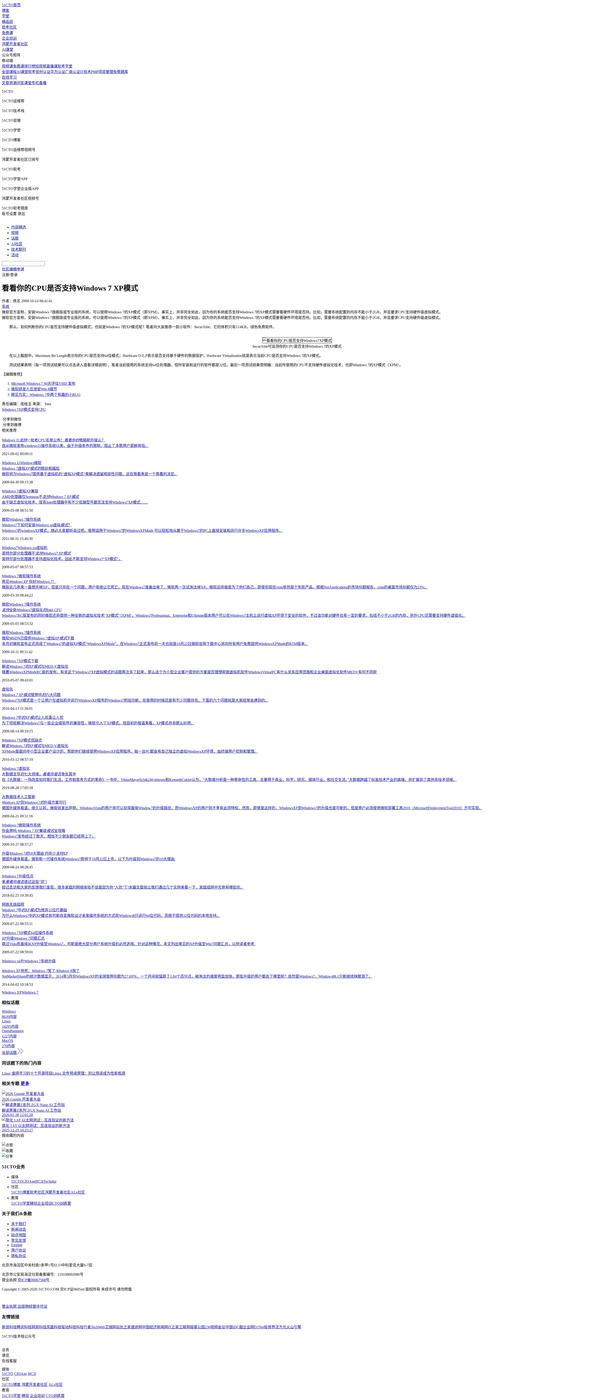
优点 (29, 876)
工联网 (184, 1327)
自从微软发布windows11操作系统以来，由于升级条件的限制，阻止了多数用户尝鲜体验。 (75, 446)
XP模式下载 (28, 661)
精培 (33, 1203)
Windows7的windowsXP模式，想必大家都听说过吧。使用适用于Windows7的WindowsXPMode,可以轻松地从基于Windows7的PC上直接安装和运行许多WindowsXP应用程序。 (142, 531)
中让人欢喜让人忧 (32, 717)
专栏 (35, 83)
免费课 (7, 33)
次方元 (280, 1327)
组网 (20, 904)
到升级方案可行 (34, 802)
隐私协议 (18, 1256)
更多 (25, 1083)
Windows (27, 463)
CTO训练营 (61, 1203)
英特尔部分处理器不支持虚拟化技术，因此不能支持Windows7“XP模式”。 (62, 559)
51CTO (17, 1181)
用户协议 (18, 1250)
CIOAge (29, 1181)
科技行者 (83, 1327)
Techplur (49, 1181)
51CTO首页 (11, 5)
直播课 (52, 66)
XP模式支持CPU (32, 409)
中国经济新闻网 (155, 1327)
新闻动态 (18, 1229)
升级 (22, 876)
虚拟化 (7, 689)
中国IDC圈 (234, 1327)
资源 (13, 83)
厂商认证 (72, 72)
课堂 (28, 83)
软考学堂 (65, 66)
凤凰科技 (53, 1327)
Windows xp (27, 548)
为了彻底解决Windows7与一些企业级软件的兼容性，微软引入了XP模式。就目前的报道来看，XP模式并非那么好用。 (98, 723)
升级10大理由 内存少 (35, 853)
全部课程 (9, 72)
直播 (42, 83)
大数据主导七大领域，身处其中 (39, 774)
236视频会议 (215, 1327)
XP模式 (25, 740)
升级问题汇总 (23, 938)
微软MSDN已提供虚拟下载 (38, 638)
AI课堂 (7, 49)
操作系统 (33, 519)
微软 (38, 463)
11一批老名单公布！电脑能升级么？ (53, 440)
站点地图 (18, 1235)
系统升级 (48, 961)
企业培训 (9, 38)
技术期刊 (18, 249)
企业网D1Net (253, 1327)
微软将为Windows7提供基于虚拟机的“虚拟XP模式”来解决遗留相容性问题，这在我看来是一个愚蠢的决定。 (90, 474)
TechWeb (98, 1327)
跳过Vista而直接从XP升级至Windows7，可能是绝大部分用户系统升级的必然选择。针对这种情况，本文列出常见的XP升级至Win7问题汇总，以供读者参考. (128, 944)
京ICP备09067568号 (33, 1280)
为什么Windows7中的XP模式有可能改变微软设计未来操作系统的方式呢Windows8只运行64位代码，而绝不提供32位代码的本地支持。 (111, 916)
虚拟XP (25, 491)
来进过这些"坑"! (24, 882)
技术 (16, 797)
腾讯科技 (24, 1327)
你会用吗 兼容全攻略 (33, 831)
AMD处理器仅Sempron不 (40, 497)
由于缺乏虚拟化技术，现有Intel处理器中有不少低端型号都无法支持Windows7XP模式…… (75, 502)
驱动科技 (68, 1327)
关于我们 (18, 1224)
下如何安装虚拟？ (37, 525)
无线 (13, 904)
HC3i (39, 1181)
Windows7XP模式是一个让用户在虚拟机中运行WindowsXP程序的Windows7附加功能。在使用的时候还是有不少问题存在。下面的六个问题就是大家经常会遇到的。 (135, 700)
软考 (32, 72)
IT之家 (173, 1327)
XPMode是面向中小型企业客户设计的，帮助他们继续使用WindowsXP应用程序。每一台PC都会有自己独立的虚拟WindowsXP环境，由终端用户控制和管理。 (130, 751)
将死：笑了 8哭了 (41, 971)
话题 (15, 238)
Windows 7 (10, 409)
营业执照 (10, 1306)
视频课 (7, 66)
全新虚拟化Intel (32, 610)
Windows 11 (11, 463)
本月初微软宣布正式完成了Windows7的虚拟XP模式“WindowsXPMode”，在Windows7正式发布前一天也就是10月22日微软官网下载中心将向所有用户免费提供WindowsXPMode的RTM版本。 (155, 644)
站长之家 (123, 1327)
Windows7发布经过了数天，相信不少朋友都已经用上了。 (49, 836)
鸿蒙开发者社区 (15, 44)
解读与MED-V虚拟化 (35, 666)
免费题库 (120, 72)
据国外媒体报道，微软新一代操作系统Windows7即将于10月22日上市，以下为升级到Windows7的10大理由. (88, 859)
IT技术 (85, 72)
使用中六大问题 (31, 695)
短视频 (40, 66)
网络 (5, 904)
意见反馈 (18, 1241)
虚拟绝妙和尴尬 (31, 468)
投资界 (269, 1327)
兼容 (34, 491)
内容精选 (18, 227)
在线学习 (9, 77)
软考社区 (9, 27)
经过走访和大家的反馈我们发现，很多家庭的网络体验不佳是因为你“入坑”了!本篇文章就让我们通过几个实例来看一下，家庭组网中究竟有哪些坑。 (123, 887)
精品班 (7, 22)
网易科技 (39, 1327)
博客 (5, 11)
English (16, 1245)
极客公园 (197, 1327)
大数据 (7, 797)
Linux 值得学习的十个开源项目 (27, 1073)
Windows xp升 (13, 961)
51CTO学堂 (20, 1203)
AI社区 (17, 244)
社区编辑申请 (13, 269)
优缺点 (36, 740)
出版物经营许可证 (32, 1306)
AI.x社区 (78, 1192)
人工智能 (27, 797)
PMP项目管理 (102, 72)
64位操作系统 (42, 933)
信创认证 (43, 72)
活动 (15, 255)
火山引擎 (293, 1327)
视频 (15, 233)
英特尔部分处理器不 (36, 553)
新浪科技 (9, 1327)
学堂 (5, 16)
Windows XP (12, 992)
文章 (5, 83)
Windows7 (10, 548)
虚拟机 (41, 548)
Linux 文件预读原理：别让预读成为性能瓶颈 (88, 1073)
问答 (20, 83)
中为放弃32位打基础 (34, 910)
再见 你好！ (29, 582)
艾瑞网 (110, 1327)
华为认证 (57, 72)
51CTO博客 (20, 1192)
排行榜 (29, 66)
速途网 (136, 1327)
